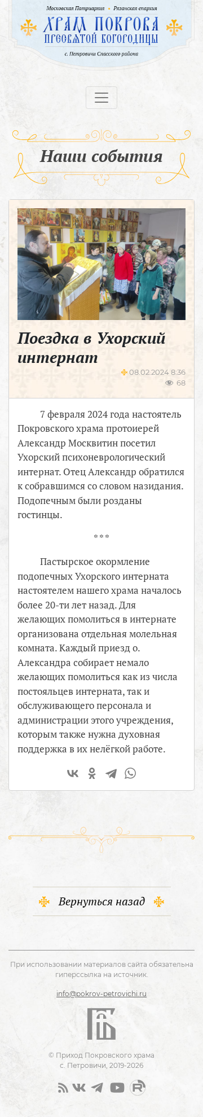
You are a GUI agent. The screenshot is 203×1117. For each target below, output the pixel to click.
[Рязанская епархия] (148, 8)
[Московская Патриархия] (56, 8)
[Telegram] (111, 773)
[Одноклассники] (91, 773)
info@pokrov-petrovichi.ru (101, 993)
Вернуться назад (102, 901)
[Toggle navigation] (101, 97)
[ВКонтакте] (72, 773)
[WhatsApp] (130, 773)
